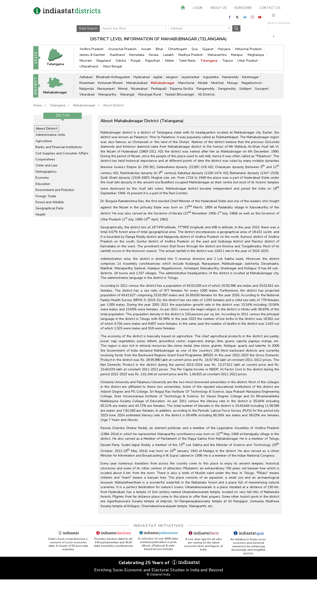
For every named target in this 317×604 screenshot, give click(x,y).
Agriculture (44, 141)
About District (113, 105)
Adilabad (86, 77)
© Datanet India (158, 574)
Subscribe (243, 8)
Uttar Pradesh (247, 60)
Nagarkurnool (252, 83)
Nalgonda (86, 88)
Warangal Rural (149, 94)
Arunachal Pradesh (122, 49)
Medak (203, 83)
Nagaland (104, 60)
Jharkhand (117, 55)
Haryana (224, 49)
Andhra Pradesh (92, 49)
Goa (195, 49)
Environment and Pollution (55, 190)
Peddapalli (159, 88)
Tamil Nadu (187, 60)
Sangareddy (227, 88)
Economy (42, 177)
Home (37, 105)
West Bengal (112, 66)
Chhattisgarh (177, 49)
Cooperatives (45, 159)
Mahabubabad (136, 83)
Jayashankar (190, 77)
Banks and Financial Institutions (59, 147)
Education (43, 184)
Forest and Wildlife (50, 202)
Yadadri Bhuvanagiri (179, 94)
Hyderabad (141, 77)
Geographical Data (49, 208)
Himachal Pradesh (248, 49)
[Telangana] (58, 57)
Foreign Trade (46, 196)
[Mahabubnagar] (58, 85)
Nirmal (123, 88)
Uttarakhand (89, 66)
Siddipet (245, 88)
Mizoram (86, 60)
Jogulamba (211, 77)
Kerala (153, 55)
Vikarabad (86, 94)
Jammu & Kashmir (92, 55)
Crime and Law (47, 165)
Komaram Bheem (110, 83)
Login (198, 8)
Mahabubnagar (163, 83)
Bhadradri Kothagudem (113, 77)
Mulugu (232, 83)
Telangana (208, 60)
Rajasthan (152, 60)
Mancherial (186, 83)
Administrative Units (50, 135)
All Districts (206, 94)
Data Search (88, 28)
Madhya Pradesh (190, 55)
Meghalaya (256, 55)
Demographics (46, 171)
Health (40, 214)
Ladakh (168, 55)
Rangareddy (205, 88)
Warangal (127, 94)
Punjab (136, 60)
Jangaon (172, 77)
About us (218, 8)
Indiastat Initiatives (158, 525)
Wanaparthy (107, 94)
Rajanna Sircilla (181, 88)
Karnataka (136, 55)
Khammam (86, 83)
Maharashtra (217, 55)
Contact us (269, 8)
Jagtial (157, 77)
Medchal (217, 83)
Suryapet (261, 88)
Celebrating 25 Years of (145, 562)
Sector (62, 115)
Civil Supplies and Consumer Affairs (62, 153)
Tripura (227, 60)
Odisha (121, 60)
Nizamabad (139, 88)
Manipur (237, 55)
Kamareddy (230, 77)
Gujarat (207, 49)
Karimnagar (250, 77)
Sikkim (169, 60)
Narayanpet (106, 88)
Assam (146, 49)
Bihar (159, 49)
